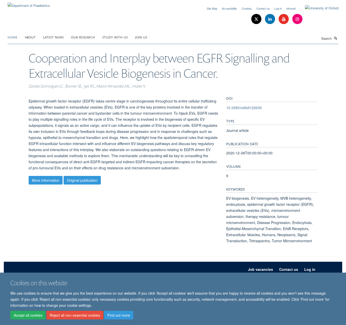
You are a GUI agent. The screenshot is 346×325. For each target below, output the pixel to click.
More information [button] (45, 180)
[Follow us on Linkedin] (270, 19)
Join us (141, 36)
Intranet (291, 8)
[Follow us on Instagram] (297, 19)
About (30, 36)
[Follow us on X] (256, 19)
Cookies (247, 8)
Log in (278, 8)
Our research (83, 36)
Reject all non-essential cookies (75, 315)
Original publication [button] (82, 180)
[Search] (335, 38)
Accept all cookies (28, 315)
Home (12, 36)
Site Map (212, 8)
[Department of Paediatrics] (29, 3)
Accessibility (229, 8)
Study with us (115, 36)
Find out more (118, 315)
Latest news (53, 36)
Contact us (263, 8)
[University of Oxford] (317, 8)
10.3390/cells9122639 (244, 107)
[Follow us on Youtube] (284, 19)
